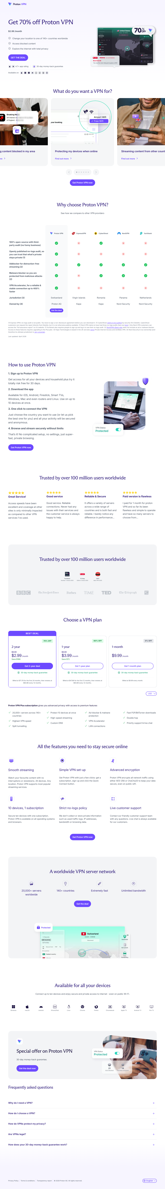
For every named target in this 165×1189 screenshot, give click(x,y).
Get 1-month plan (132, 666)
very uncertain (39, 332)
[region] (82, 136)
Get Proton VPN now (82, 182)
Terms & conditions (28, 1181)
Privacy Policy (13, 1181)
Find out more (62, 158)
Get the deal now (27, 1068)
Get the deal (56, 310)
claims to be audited (114, 323)
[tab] (76, 172)
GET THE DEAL (18, 57)
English (149, 1181)
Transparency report (44, 1181)
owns (92, 330)
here (126, 325)
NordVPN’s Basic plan (114, 327)
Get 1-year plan (82, 666)
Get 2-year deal (32, 666)
